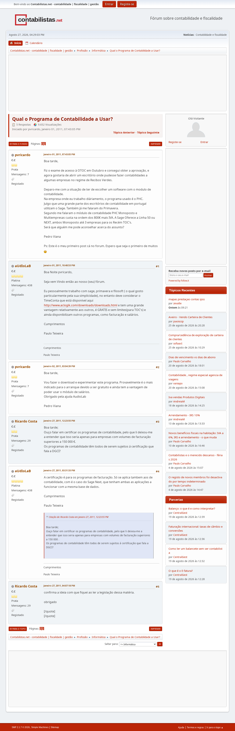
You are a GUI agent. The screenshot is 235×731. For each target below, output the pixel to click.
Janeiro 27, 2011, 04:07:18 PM (59, 585)
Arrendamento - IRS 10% (184, 415)
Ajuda (181, 727)
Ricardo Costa (26, 421)
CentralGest (180, 513)
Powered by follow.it (179, 280)
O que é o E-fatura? (181, 571)
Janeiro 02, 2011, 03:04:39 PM (59, 366)
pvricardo (22, 155)
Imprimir (155, 143)
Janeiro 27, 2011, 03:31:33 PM (59, 470)
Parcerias (176, 499)
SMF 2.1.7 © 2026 (21, 727)
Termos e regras (195, 727)
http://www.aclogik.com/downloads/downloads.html (80, 305)
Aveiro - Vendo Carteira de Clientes (190, 317)
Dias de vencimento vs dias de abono (192, 357)
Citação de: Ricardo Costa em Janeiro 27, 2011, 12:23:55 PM (78, 517)
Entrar (204, 142)
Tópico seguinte (148, 132)
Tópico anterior (124, 132)
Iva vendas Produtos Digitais (187, 397)
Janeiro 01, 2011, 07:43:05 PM (59, 154)
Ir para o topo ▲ (215, 727)
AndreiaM (179, 401)
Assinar (208, 275)
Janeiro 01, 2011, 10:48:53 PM (59, 265)
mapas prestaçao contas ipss (187, 299)
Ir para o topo (18, 628)
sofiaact (177, 343)
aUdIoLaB (23, 266)
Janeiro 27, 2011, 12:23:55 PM (59, 420)
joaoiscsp (178, 321)
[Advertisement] (117, 83)
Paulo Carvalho (182, 361)
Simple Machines (39, 727)
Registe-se (175, 142)
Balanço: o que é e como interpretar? (192, 508)
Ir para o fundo (18, 143)
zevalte (177, 303)
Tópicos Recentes (182, 290)
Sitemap (55, 727)
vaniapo (177, 383)
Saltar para (111, 644)
